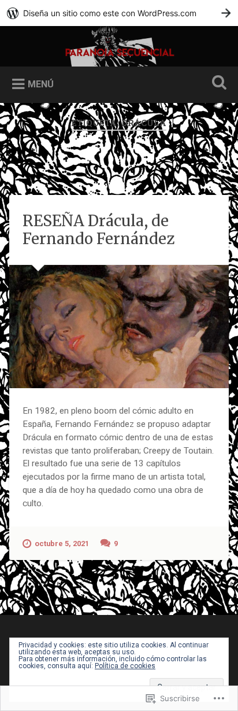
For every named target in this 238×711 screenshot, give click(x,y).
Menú (41, 84)
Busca (216, 84)
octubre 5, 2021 (62, 543)
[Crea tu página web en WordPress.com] (119, 13)
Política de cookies (125, 666)
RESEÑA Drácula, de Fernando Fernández (98, 229)
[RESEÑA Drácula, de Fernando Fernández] (118, 326)
